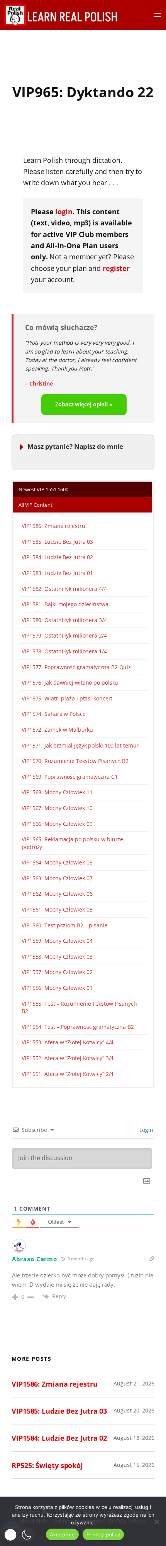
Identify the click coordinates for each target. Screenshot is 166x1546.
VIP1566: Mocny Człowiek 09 (57, 823)
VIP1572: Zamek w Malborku (57, 729)
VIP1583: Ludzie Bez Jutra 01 (57, 573)
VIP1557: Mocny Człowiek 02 (57, 972)
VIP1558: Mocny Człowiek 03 (57, 956)
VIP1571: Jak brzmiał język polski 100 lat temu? (80, 745)
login (64, 211)
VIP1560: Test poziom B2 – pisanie (65, 925)
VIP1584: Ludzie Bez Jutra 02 (57, 557)
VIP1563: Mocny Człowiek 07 (57, 878)
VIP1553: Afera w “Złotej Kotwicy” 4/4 (67, 1042)
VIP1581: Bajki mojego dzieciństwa (65, 604)
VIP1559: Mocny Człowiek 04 (57, 940)
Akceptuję (62, 1534)
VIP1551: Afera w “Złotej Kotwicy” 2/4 (67, 1073)
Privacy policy (103, 1534)
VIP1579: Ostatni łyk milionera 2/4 (64, 635)
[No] (156, 1522)
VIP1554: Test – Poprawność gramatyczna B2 (78, 1026)
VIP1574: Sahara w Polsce (54, 713)
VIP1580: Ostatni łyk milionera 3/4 (64, 620)
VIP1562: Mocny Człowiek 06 (57, 893)
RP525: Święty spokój (47, 1465)
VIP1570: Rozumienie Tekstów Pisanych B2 (75, 761)
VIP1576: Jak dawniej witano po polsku (70, 682)
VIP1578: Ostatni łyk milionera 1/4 (64, 651)
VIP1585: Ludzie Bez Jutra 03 (57, 541)
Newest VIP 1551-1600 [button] (43, 489)
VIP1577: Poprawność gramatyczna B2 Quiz (76, 667)
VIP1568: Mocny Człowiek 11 (57, 792)
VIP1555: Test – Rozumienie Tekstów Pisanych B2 (79, 1007)
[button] (19, 1534)
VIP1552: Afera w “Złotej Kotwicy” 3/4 (67, 1058)
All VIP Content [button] (36, 504)
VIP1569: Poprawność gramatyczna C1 (70, 776)
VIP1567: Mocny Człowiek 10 (57, 808)
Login (145, 1129)
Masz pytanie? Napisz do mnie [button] (75, 446)
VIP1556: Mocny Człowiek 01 (57, 987)
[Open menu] (157, 15)
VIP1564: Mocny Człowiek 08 (57, 862)
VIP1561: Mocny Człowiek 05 (57, 909)
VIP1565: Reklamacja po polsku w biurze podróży (72, 843)
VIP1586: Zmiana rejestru (53, 525)
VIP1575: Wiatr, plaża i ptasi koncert (67, 698)
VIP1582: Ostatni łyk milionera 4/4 (64, 588)
